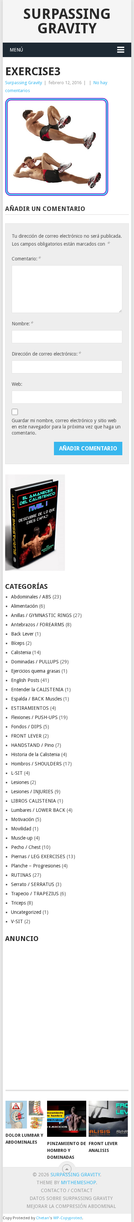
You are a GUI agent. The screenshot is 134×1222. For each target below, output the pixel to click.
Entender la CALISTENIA (37, 689)
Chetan (42, 1218)
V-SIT (17, 921)
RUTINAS (21, 875)
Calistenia (21, 652)
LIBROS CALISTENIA (33, 801)
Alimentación (24, 606)
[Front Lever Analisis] (108, 1119)
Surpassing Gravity (67, 21)
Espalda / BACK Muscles (36, 699)
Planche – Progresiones (35, 865)
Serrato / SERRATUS (32, 884)
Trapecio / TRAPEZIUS (35, 893)
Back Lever (22, 634)
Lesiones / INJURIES (32, 791)
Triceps (18, 903)
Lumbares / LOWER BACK (38, 810)
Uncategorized (26, 912)
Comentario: (26, 258)
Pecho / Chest (26, 847)
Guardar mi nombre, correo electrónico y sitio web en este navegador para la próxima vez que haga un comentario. (66, 427)
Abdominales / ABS (31, 596)
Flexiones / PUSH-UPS (34, 717)
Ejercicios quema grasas (35, 671)
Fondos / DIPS (26, 726)
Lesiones (20, 782)
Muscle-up (22, 838)
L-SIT (17, 773)
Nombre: (22, 323)
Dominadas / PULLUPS (35, 661)
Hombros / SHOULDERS (36, 763)
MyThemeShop (78, 1182)
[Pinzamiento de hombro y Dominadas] (66, 1119)
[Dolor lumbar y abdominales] (25, 1115)
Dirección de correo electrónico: (46, 353)
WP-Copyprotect (67, 1218)
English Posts (25, 680)
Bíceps (17, 643)
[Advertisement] (67, 1012)
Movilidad (21, 828)
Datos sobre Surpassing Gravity (71, 1198)
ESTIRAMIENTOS (30, 708)
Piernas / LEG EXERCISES (38, 856)
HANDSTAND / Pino (32, 745)
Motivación (22, 819)
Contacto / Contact (67, 1190)
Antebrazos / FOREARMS (37, 624)
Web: (17, 384)
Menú (16, 50)
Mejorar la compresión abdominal (71, 1206)
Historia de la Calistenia (35, 754)
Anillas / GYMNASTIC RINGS (41, 615)
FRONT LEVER (26, 736)
